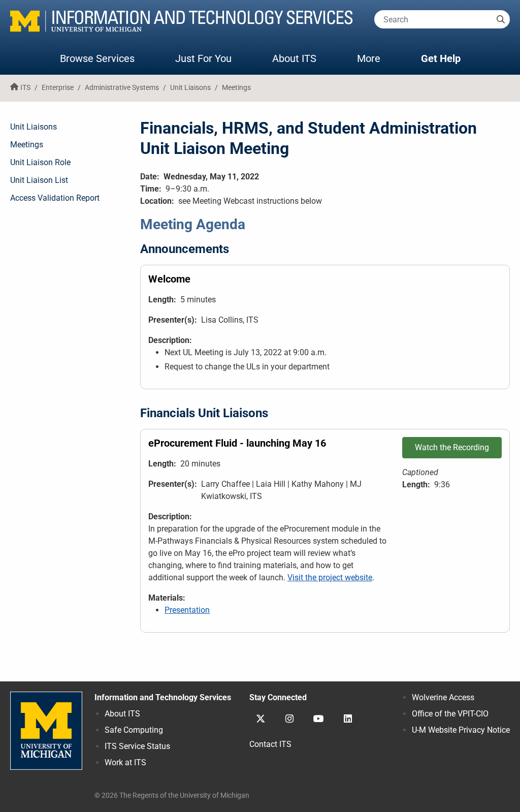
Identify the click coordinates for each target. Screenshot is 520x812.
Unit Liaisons (190, 87)
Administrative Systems (122, 87)
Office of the (450, 714)
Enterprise (58, 87)
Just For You (203, 58)
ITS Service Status (137, 746)
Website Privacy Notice (461, 730)
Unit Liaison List (39, 180)
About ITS (294, 58)
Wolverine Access (443, 697)
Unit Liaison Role (40, 162)
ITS (25, 87)
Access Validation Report (55, 198)
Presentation (187, 610)
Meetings (236, 87)
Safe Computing (134, 730)
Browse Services (97, 58)
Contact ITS (270, 744)
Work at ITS (125, 762)
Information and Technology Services (162, 697)
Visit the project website (329, 577)
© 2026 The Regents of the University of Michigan (171, 795)
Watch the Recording (452, 447)
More (379, 58)
